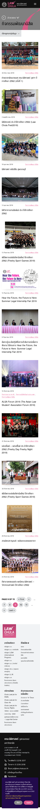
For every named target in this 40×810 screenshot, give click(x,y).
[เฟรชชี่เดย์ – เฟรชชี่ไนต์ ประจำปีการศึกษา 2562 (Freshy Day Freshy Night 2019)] (20, 425)
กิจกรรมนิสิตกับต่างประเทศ (25, 394)
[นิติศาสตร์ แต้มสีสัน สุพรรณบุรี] (20, 147)
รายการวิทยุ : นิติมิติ (9, 714)
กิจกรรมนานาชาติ (8, 394)
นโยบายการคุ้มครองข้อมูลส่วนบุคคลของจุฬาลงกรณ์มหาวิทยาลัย (18, 797)
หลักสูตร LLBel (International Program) (9, 655)
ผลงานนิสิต (24, 658)
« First (21, 599)
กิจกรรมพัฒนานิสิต (31, 73)
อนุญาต (28, 803)
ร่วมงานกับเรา (24, 703)
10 (21, 605)
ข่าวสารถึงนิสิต (25, 700)
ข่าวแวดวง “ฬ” (13, 17)
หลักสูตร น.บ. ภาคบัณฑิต (11, 649)
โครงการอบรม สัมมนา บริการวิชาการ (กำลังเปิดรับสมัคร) (11, 682)
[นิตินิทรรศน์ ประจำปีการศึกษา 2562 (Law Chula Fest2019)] (20, 101)
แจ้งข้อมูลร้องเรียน (15, 772)
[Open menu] (35, 4)
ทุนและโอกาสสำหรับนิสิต (27, 661)
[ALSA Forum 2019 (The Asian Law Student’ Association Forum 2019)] (20, 373)
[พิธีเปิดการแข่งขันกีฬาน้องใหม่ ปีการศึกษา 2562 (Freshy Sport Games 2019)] (20, 473)
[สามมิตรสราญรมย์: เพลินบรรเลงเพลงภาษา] (20, 518)
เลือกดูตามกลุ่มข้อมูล (9, 33)
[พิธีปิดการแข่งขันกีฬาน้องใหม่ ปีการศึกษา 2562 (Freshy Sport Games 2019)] (20, 235)
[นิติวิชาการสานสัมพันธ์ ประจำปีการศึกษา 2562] (20, 189)
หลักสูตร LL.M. (9, 674)
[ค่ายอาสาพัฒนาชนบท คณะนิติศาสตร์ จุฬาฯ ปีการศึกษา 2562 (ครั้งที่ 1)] (20, 55)
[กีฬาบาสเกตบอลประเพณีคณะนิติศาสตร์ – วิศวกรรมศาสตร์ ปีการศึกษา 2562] (20, 561)
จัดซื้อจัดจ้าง (24, 706)
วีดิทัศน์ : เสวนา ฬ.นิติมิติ (11, 711)
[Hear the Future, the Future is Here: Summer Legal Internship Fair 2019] (20, 279)
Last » (12, 610)
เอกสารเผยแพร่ (25, 709)
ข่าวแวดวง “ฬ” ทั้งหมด (27, 697)
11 (26, 605)
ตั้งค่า (18, 803)
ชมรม (22, 646)
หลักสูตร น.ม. (8, 660)
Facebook (12, 776)
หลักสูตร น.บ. (8, 646)
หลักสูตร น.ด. (8, 677)
